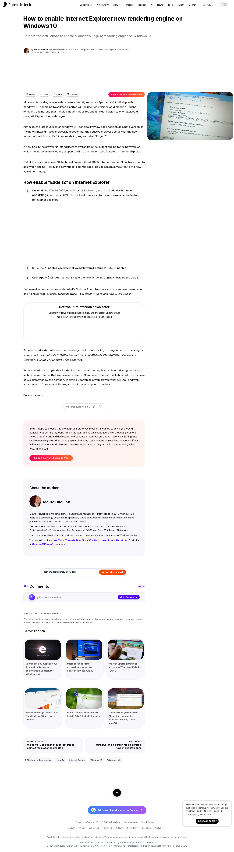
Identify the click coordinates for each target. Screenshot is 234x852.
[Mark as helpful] (95, 406)
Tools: (79, 822)
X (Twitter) (132, 828)
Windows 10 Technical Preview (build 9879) (72, 162)
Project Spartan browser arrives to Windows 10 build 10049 (124, 667)
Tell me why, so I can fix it (84, 413)
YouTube (159, 828)
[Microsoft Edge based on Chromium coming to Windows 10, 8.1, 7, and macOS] (126, 698)
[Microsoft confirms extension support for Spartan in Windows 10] (84, 650)
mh (164, 845)
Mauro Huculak (41, 49)
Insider (129, 4)
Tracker (142, 4)
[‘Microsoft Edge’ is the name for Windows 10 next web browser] (43, 698)
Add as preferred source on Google (118, 810)
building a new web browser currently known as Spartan (74, 102)
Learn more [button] (205, 814)
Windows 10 (102, 4)
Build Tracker (148, 822)
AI (151, 4)
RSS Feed (107, 828)
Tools (171, 4)
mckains (38, 395)
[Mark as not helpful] (100, 406)
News (160, 4)
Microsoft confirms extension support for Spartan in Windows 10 (80, 667)
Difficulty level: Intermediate (38, 760)
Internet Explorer (77, 760)
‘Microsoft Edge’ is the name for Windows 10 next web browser (42, 716)
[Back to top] (117, 793)
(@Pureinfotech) (57, 49)
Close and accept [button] (207, 821)
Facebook (146, 828)
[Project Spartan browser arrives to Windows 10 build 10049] (126, 650)
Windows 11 (86, 4)
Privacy (81, 828)
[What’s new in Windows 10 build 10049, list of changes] (84, 698)
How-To (117, 4)
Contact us (94, 828)
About (181, 4)
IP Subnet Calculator (111, 822)
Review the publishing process (78, 622)
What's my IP (92, 822)
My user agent (131, 822)
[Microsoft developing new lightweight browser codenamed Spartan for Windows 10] (43, 650)
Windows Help (114, 760)
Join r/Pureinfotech (114, 572)
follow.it (119, 828)
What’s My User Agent (80, 289)
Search (192, 4)
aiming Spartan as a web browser (90, 380)
